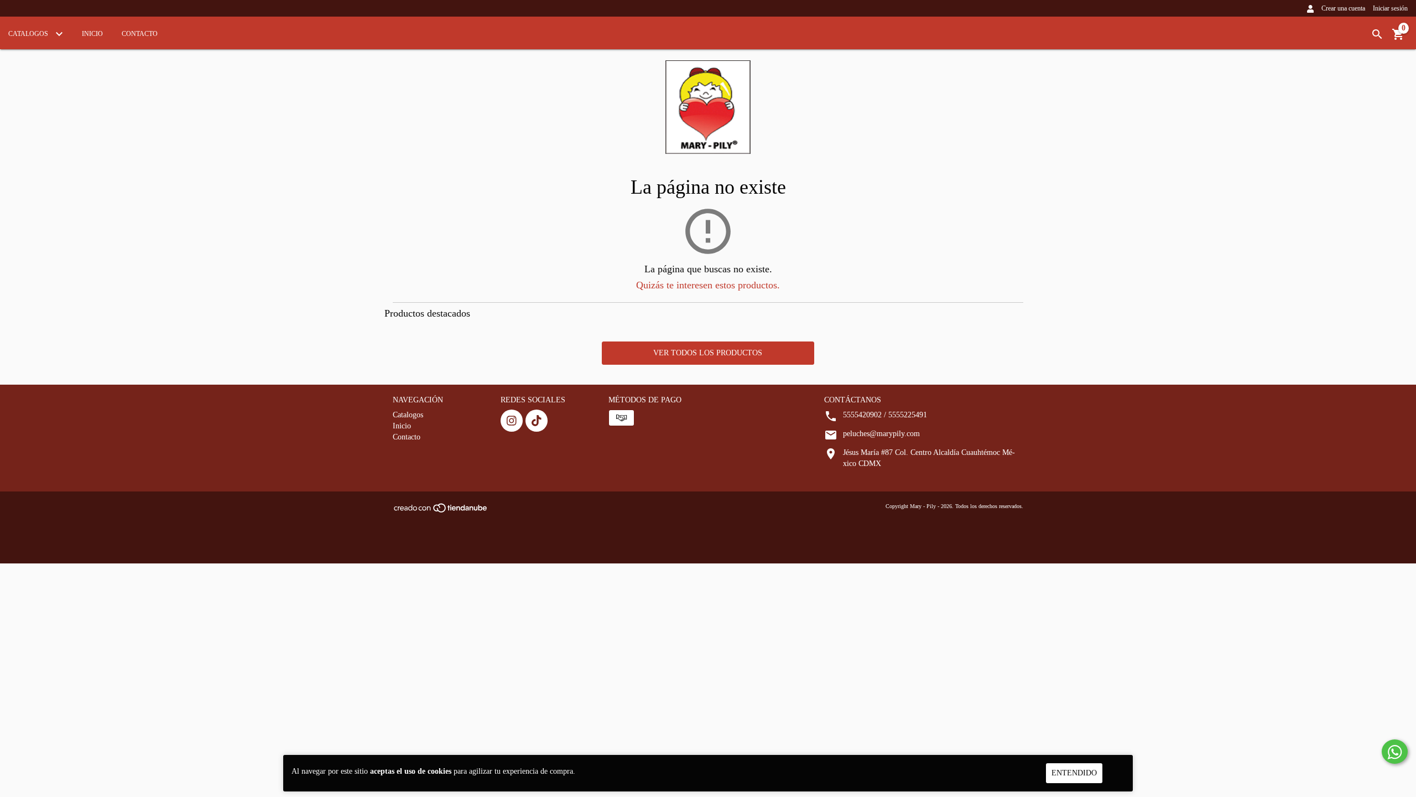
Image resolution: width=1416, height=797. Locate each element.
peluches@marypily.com (881, 433)
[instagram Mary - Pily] (512, 421)
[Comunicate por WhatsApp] (1395, 751)
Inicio (92, 34)
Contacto (140, 34)
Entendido (1074, 773)
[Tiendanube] (441, 512)
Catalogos (29, 34)
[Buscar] (1377, 34)
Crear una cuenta (1343, 8)
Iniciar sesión (1390, 8)
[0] (1398, 38)
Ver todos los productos (707, 353)
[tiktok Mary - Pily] (536, 421)
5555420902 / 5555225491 (885, 415)
